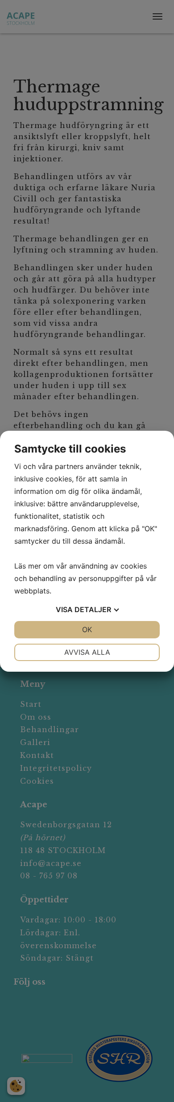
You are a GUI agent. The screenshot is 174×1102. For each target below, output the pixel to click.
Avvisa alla (87, 652)
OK (87, 629)
